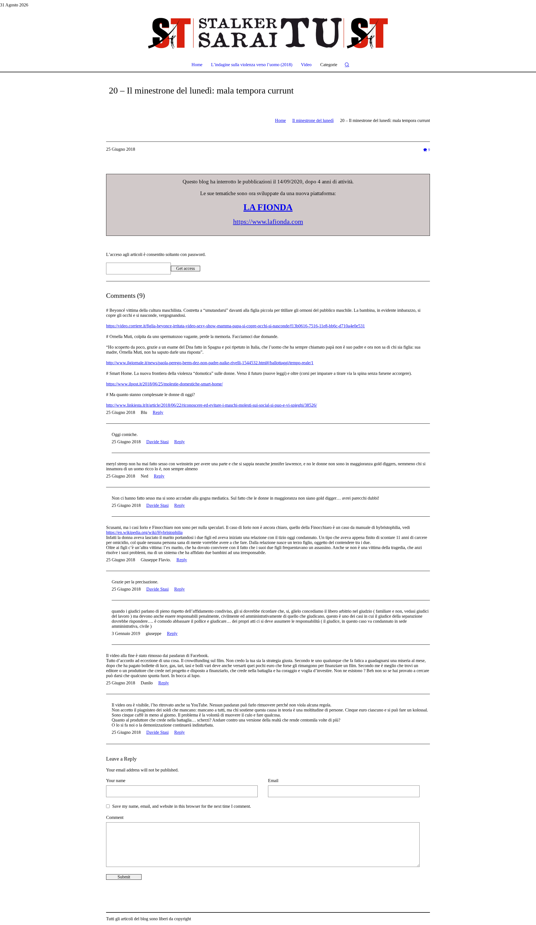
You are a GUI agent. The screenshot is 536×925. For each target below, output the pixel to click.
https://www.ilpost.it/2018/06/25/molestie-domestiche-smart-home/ (164, 384)
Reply (158, 412)
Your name (115, 780)
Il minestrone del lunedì (313, 120)
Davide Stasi (157, 441)
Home (280, 120)
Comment (114, 817)
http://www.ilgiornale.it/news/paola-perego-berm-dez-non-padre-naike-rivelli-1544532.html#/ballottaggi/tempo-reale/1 (210, 362)
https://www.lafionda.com (268, 221)
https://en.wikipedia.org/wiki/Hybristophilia (144, 532)
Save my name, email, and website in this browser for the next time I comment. (181, 806)
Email (273, 780)
